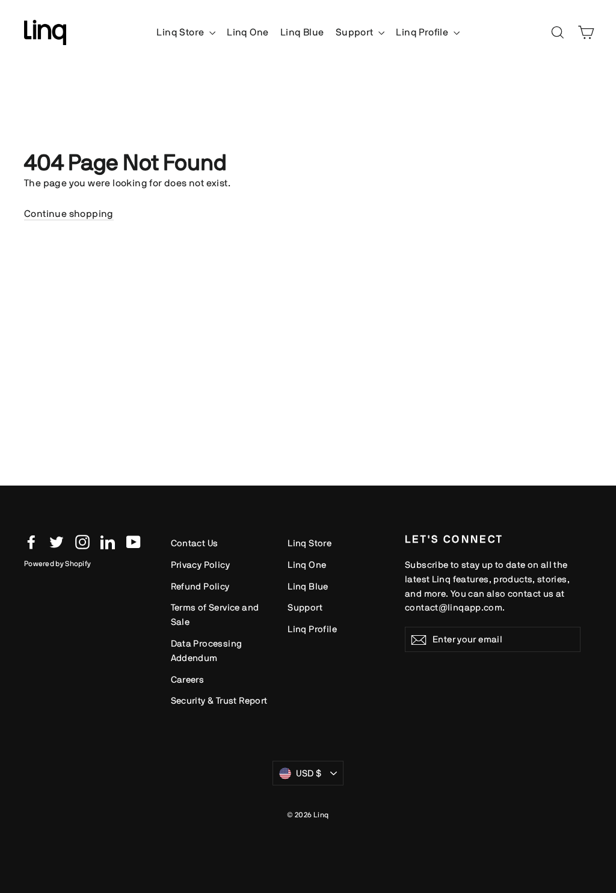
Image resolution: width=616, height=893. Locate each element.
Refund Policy (200, 586)
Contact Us (194, 543)
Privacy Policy (200, 564)
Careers (188, 679)
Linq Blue (302, 32)
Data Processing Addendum (206, 650)
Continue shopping (69, 213)
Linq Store (181, 32)
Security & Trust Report (219, 700)
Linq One (247, 32)
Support (355, 32)
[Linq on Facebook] (31, 541)
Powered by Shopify (57, 563)
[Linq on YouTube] (133, 541)
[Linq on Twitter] (56, 541)
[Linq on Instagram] (82, 541)
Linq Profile (423, 32)
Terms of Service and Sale (215, 614)
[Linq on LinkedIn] (107, 541)
